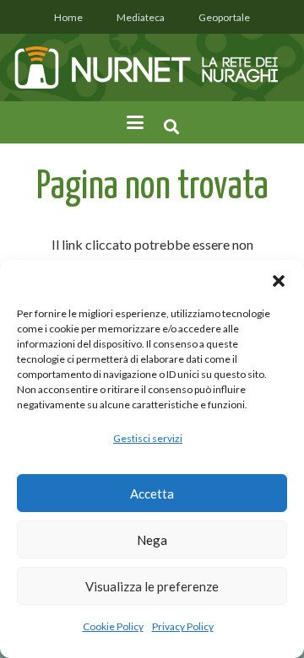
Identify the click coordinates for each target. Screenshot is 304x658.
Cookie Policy (113, 626)
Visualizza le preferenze (152, 586)
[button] (278, 280)
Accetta (152, 493)
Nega (152, 539)
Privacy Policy (183, 626)
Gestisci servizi (147, 438)
